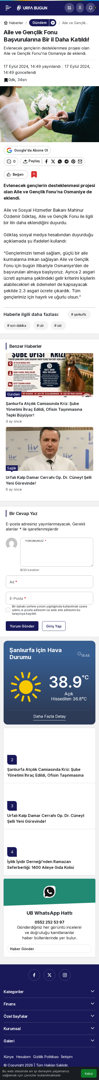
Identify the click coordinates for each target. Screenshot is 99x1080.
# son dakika (16, 325)
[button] (69, 8)
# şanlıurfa (78, 314)
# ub (40, 325)
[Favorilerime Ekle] (34, 174)
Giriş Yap (54, 626)
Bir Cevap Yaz (23, 513)
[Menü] (8, 8)
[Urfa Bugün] (32, 7)
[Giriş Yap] (80, 8)
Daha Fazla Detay (49, 716)
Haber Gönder (22, 949)
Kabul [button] (89, 1073)
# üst (57, 325)
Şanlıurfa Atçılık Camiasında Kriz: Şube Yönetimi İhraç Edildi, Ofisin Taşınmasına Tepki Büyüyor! (45, 775)
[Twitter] (49, 975)
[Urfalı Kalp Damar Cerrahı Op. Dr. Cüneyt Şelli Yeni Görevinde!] (49, 459)
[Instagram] (65, 975)
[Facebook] (34, 975)
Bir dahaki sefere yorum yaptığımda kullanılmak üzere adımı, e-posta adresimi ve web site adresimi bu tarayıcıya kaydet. (49, 610)
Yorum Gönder (22, 626)
